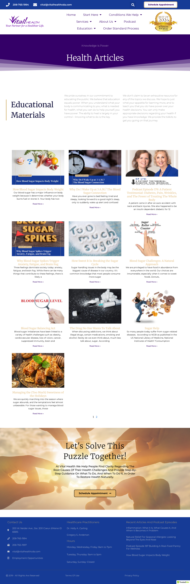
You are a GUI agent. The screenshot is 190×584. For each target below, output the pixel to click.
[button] (133, 5)
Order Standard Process (121, 28)
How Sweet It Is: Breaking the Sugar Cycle (95, 262)
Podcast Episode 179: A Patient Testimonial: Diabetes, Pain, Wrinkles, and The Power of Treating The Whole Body (152, 195)
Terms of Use (72, 575)
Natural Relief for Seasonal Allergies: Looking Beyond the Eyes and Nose (151, 538)
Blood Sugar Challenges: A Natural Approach (152, 262)
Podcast (130, 21)
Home (71, 15)
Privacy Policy (132, 575)
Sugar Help (152, 328)
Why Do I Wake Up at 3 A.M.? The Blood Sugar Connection (95, 191)
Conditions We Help (124, 15)
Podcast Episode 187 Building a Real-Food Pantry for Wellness (153, 547)
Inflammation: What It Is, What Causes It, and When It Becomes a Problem (151, 529)
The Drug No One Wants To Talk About (95, 328)
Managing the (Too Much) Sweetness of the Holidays (38, 394)
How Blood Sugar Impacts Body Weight (38, 189)
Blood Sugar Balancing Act (38, 328)
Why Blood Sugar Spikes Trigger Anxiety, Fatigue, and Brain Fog (38, 262)
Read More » (38, 204)
